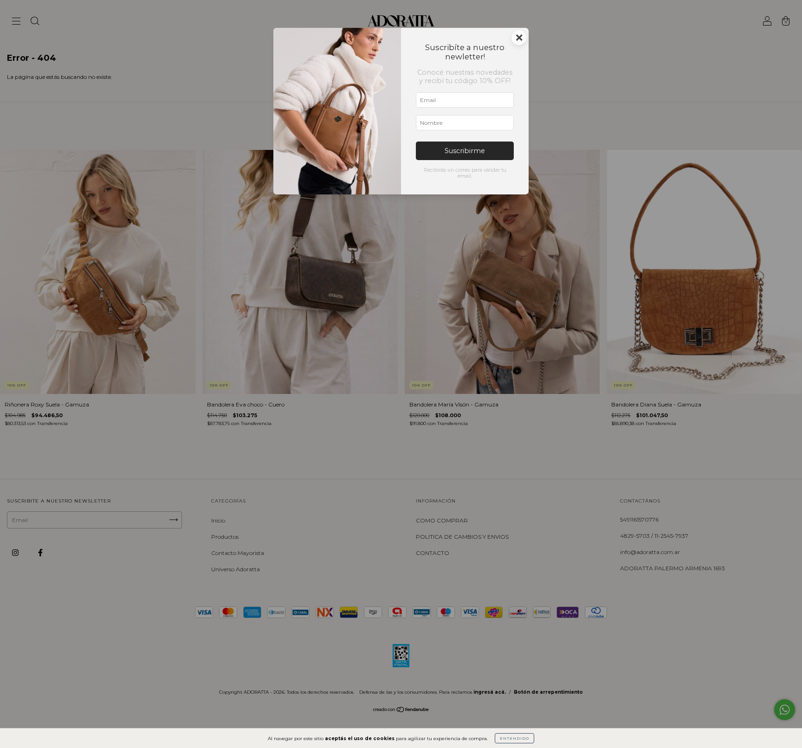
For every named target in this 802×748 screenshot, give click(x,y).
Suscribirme (465, 151)
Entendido (514, 738)
